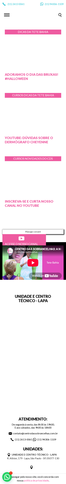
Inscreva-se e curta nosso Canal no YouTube (29, 203)
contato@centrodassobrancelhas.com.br (35, 433)
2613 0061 (18, 4)
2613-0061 (26, 439)
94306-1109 (57, 4)
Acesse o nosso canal (21, 244)
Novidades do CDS (39, 158)
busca (60, 15)
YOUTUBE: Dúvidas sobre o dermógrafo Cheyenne (29, 140)
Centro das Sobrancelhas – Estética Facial (33, 14)
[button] (7, 477)
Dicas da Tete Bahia (33, 32)
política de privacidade (36, 480)
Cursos (18, 95)
